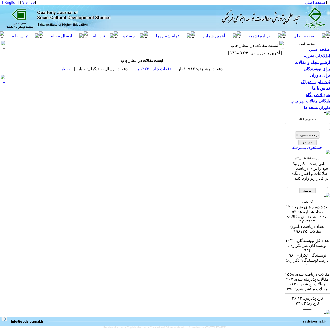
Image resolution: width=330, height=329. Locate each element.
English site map (137, 327)
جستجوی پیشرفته (307, 147)
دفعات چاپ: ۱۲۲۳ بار (153, 69)
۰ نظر (66, 69)
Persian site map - (115, 327)
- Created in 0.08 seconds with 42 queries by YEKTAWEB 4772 (187, 327)
